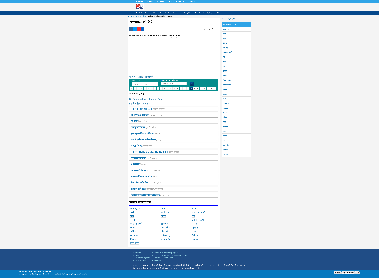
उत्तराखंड (225, 150)
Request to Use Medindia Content (176, 255)
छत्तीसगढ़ (225, 48)
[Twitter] (135, 29)
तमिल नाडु (225, 131)
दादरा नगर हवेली (227, 52)
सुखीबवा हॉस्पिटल (147, 188)
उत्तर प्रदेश (226, 145)
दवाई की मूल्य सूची (207, 13)
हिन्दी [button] (198, 1)
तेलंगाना (225, 136)
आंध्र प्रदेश (226, 29)
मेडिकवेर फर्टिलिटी (144, 158)
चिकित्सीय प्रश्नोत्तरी (186, 13)
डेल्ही (224, 57)
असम (224, 34)
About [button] (140, 1)
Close (357, 272)
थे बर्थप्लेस (138, 164)
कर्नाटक (225, 94)
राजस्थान (225, 126)
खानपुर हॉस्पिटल (143, 127)
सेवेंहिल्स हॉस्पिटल (145, 170)
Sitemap (157, 258)
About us (138, 253)
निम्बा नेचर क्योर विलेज (146, 182)
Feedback (157, 260)
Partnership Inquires (171, 253)
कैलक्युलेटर (174, 13)
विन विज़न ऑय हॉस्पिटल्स (147, 108)
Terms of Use (84, 274)
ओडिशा (225, 113)
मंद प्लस (139, 121)
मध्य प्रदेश (226, 103)
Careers (161, 1)
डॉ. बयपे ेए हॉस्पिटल (146, 115)
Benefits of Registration (143, 258)
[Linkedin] (142, 29)
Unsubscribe (168, 258)
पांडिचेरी (225, 117)
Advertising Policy (141, 260)
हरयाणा (225, 75)
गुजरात (225, 71)
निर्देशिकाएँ (219, 13)
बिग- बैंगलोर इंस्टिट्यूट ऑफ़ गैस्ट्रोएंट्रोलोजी (155, 151)
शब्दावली (197, 13)
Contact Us (191, 1)
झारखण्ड (225, 89)
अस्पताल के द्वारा (137, 80)
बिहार (224, 38)
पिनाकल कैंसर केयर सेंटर (144, 176)
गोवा (224, 66)
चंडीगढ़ (225, 43)
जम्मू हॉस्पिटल (141, 145)
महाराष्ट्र (225, 108)
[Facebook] (131, 29)
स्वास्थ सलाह (143, 13)
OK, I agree (337, 272)
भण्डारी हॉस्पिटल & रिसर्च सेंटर (146, 139)
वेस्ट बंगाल (226, 154)
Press (156, 255)
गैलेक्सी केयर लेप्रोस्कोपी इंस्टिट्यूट (150, 195)
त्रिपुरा (225, 140)
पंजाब (224, 122)
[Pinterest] (139, 29)
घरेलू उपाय (153, 13)
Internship (171, 1)
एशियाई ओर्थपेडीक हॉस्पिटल (146, 133)
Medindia (131, 16)
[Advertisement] (172, 54)
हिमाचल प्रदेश (227, 80)
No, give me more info (348, 272)
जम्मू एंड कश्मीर (227, 85)
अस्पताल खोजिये (141, 16)
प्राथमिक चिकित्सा (163, 13)
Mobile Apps (151, 1)
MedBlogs (181, 1)
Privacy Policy (71, 274)
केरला (224, 99)
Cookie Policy (63, 274)
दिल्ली (224, 62)
